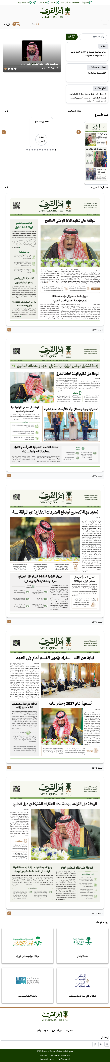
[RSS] (100, 1044)
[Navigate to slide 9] (35, 149)
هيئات (103, 46)
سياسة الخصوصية (47, 1059)
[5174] (55, 843)
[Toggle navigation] (105, 23)
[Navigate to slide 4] (5, 68)
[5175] (55, 697)
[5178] (55, 259)
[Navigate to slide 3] (8, 68)
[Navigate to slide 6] (42, 149)
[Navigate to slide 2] (12, 68)
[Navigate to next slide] (78, 132)
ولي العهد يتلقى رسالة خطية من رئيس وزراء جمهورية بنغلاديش (39, 66)
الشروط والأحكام (63, 1059)
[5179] (96, 153)
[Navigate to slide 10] (32, 149)
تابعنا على (105, 1037)
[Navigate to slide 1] (15, 68)
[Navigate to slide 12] (27, 149)
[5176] (55, 551)
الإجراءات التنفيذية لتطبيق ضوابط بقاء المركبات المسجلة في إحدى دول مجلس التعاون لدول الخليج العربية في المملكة (87, 97)
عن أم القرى (57, 1030)
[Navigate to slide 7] (40, 149)
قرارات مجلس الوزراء (97, 67)
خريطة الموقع (43, 1030)
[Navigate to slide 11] (29, 149)
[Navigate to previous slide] (4, 132)
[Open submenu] (4, 24)
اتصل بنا (69, 1030)
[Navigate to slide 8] (37, 149)
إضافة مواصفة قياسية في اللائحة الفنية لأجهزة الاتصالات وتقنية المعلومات (87, 54)
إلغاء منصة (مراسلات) (97, 73)
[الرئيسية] (55, 12)
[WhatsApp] (94, 1044)
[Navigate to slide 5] (45, 149)
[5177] (55, 405)
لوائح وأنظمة (100, 88)
